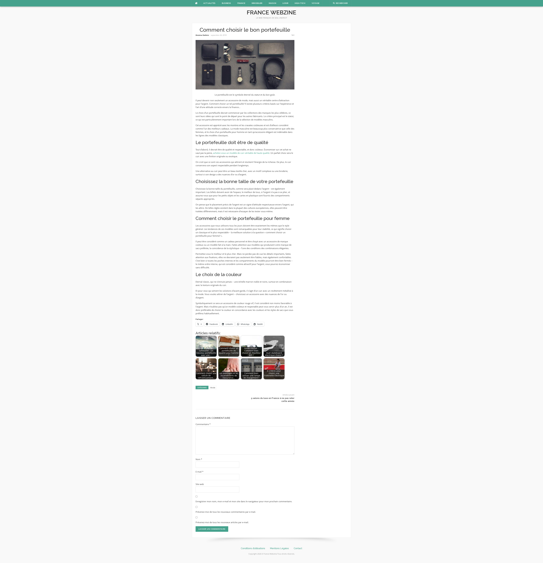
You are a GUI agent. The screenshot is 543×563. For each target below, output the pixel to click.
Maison (272, 3)
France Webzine (271, 12)
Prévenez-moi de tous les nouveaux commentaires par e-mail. (226, 511)
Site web (200, 484)
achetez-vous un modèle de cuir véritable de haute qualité (241, 153)
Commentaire (203, 424)
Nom (199, 459)
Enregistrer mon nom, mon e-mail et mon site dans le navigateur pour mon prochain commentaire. (244, 501)
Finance (241, 3)
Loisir (285, 3)
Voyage (315, 3)
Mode (212, 387)
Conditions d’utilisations (253, 548)
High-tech (300, 3)
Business (226, 3)
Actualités (209, 3)
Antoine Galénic (202, 35)
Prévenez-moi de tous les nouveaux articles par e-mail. (222, 522)
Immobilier (257, 3)
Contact (298, 548)
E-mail (199, 471)
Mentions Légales (279, 548)
